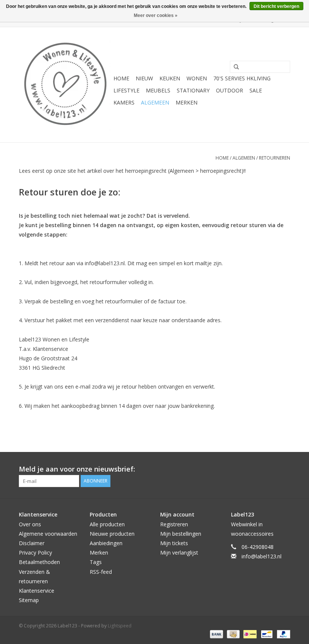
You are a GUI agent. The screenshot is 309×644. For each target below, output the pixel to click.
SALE (255, 90)
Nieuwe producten (112, 533)
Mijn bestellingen (180, 533)
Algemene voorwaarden (48, 533)
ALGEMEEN (155, 102)
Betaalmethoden (39, 562)
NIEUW (144, 78)
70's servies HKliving (242, 78)
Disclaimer (31, 543)
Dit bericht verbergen (276, 6)
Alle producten (107, 524)
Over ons (30, 524)
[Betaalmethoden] (215, 633)
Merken (186, 102)
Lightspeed (120, 625)
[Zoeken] (233, 67)
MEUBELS (158, 90)
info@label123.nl (261, 556)
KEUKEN (169, 78)
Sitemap (29, 600)
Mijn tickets (174, 543)
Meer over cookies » (155, 15)
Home (121, 78)
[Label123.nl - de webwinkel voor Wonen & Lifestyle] (65, 84)
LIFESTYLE (126, 90)
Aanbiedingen (106, 543)
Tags (96, 562)
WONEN (197, 78)
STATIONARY (193, 90)
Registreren (174, 524)
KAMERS (124, 102)
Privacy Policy (35, 552)
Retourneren (274, 158)
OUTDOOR (229, 90)
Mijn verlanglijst (179, 552)
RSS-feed (101, 571)
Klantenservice (36, 590)
